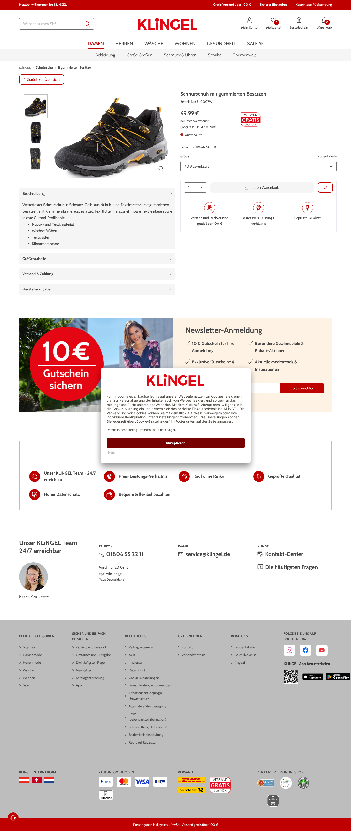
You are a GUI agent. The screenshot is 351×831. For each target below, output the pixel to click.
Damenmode (32, 655)
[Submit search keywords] (87, 24)
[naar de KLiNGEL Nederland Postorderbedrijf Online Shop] (49, 780)
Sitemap (29, 647)
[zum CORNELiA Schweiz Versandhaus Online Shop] (37, 780)
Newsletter (83, 670)
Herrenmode (32, 662)
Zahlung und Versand (91, 647)
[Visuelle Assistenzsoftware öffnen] (270, 801)
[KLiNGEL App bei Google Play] (338, 677)
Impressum (136, 662)
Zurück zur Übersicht (43, 79)
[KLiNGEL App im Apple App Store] (312, 677)
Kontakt (187, 647)
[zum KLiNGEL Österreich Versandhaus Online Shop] (24, 780)
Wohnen (29, 678)
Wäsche (28, 670)
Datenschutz (138, 670)
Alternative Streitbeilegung (147, 706)
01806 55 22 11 (125, 554)
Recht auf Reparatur (142, 742)
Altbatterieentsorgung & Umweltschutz (145, 696)
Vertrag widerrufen (141, 647)
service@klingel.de (208, 554)
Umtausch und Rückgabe (93, 655)
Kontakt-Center (284, 554)
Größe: (185, 156)
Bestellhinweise (245, 655)
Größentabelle (327, 156)
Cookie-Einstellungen (144, 678)
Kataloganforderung (90, 678)
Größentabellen (246, 647)
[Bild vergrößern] (161, 169)
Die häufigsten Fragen (291, 566)
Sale (26, 685)
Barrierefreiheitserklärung (146, 735)
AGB (132, 655)
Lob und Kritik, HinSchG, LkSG (149, 727)
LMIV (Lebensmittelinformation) (147, 717)
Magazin (241, 662)
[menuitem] (96, 43)
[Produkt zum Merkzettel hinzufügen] (325, 187)
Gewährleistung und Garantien (150, 685)
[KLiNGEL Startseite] (167, 24)
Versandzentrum (193, 655)
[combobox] (56, 24)
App (79, 685)
